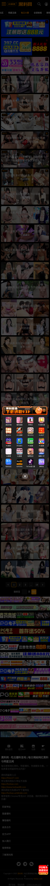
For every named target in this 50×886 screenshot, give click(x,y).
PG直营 (30, 445)
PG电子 (41, 435)
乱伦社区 (8, 466)
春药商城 (19, 425)
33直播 (8, 456)
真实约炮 (8, 425)
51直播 (19, 456)
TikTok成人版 (30, 466)
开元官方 (19, 445)
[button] (42, 873)
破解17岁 (42, 456)
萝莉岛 (41, 466)
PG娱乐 (8, 445)
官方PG (8, 435)
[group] (43, 870)
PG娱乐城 (41, 425)
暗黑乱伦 (30, 456)
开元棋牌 (19, 435)
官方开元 (30, 435)
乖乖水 (30, 425)
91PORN (19, 466)
